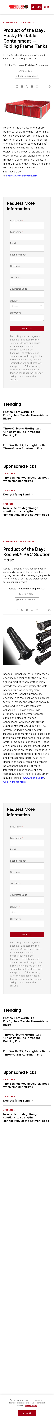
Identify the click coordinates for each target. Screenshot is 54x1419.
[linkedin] (22, 86)
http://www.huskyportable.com (21, 176)
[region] (27, 1407)
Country (15, 300)
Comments (15, 312)
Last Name (17, 232)
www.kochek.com (33, 777)
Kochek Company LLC (33, 588)
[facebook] (17, 86)
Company (15, 266)
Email (14, 243)
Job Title (15, 277)
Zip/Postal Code (18, 288)
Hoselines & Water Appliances (18, 23)
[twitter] (27, 86)
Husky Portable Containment (33, 65)
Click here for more (14, 781)
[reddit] (32, 86)
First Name (17, 220)
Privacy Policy (31, 1406)
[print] (49, 86)
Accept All (27, 1413)
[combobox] (27, 305)
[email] (37, 86)
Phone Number (18, 254)
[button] (5, 7)
